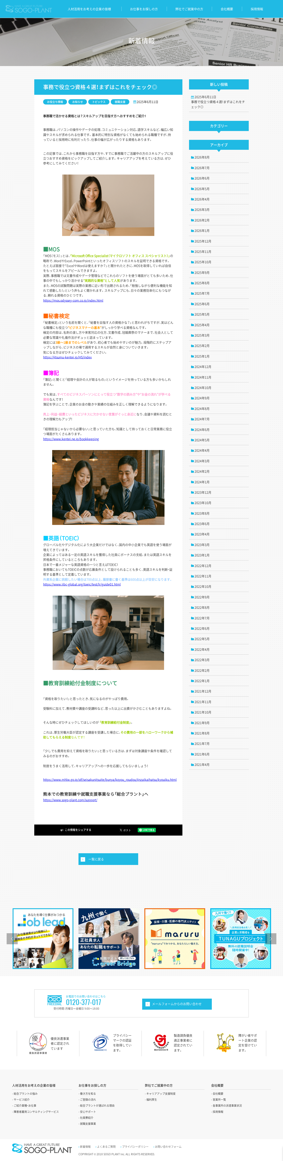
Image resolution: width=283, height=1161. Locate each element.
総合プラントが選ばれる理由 (97, 1106)
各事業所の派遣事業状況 (227, 1106)
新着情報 (85, 1147)
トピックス (98, 102)
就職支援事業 (88, 1124)
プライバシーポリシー (135, 1147)
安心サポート (88, 1112)
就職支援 (120, 102)
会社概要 (227, 9)
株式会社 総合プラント (28, 9)
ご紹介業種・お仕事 (25, 1106)
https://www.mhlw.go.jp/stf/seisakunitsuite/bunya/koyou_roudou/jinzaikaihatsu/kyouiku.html (110, 779)
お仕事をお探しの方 (144, 9)
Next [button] (270, 938)
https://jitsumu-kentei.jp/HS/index (67, 357)
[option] (43, 938)
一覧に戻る (96, 859)
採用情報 (257, 9)
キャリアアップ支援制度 (161, 1094)
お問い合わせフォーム (168, 1147)
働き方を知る (88, 1094)
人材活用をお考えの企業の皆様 (89, 9)
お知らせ (77, 102)
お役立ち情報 (55, 102)
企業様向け (177, 1004)
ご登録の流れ (88, 1100)
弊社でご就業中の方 (189, 9)
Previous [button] (12, 938)
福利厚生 (151, 1100)
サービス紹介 (22, 1100)
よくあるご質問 (106, 1147)
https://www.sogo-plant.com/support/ (70, 800)
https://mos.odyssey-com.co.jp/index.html (73, 300)
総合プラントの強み (26, 1094)
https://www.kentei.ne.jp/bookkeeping (71, 439)
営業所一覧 (219, 1100)
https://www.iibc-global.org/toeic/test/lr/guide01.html (82, 584)
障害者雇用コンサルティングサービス (36, 1112)
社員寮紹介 (86, 1118)
